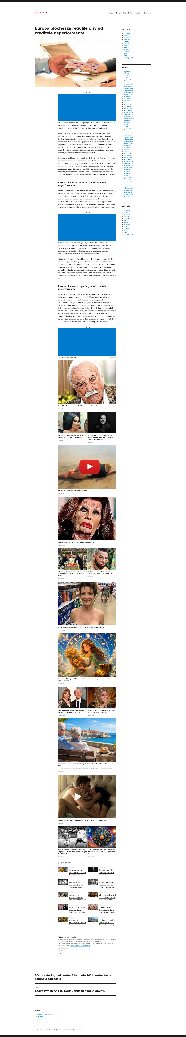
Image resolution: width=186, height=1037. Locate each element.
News (118, 13)
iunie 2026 (127, 76)
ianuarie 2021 (128, 192)
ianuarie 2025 (128, 110)
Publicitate (127, 50)
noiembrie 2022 (128, 163)
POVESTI (126, 47)
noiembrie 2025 (128, 90)
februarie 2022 (128, 182)
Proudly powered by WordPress (72, 1030)
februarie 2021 (128, 190)
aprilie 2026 (127, 80)
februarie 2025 (128, 108)
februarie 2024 (128, 133)
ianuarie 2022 (128, 184)
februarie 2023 (128, 157)
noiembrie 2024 (128, 114)
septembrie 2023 (129, 143)
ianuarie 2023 (128, 159)
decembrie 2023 (128, 137)
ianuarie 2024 (128, 135)
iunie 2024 (127, 125)
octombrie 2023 (128, 141)
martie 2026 (127, 82)
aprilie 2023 (127, 153)
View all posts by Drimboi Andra (80, 945)
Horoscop (127, 37)
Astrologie (127, 33)
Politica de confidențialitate (44, 1014)
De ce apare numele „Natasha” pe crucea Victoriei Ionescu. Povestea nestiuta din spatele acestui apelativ (107, 874)
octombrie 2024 (128, 117)
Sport (125, 54)
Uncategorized (128, 58)
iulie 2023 (127, 147)
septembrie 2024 (129, 119)
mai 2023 (126, 151)
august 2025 (127, 96)
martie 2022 (127, 180)
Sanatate (137, 13)
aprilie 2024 (127, 129)
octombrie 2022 (128, 165)
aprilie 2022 (127, 178)
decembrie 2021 (128, 186)
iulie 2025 (127, 98)
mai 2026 (126, 78)
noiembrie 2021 (128, 188)
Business (147, 13)
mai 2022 (126, 176)
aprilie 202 (127, 196)
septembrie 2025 (129, 94)
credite (60, 956)
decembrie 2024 (128, 112)
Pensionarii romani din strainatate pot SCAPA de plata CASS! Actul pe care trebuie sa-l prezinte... (107, 925)
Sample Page (40, 1016)
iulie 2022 (127, 172)
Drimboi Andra (63, 948)
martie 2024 (127, 131)
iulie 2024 (127, 123)
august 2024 (127, 121)
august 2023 (127, 145)
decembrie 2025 (128, 88)
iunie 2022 (127, 174)
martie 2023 (127, 155)
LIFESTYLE (127, 43)
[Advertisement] (88, 107)
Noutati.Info (38, 1030)
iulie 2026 (127, 74)
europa (65, 956)
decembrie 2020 (128, 194)
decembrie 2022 (128, 161)
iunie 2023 (127, 149)
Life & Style (127, 13)
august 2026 (127, 72)
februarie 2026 (128, 84)
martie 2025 (127, 106)
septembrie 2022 (129, 167)
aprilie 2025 (127, 104)
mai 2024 (126, 127)
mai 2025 (126, 102)
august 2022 (127, 170)
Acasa (111, 13)
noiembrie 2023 (128, 139)
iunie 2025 (127, 100)
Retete (127, 41)
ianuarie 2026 (128, 86)
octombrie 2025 (128, 92)
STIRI (125, 56)
